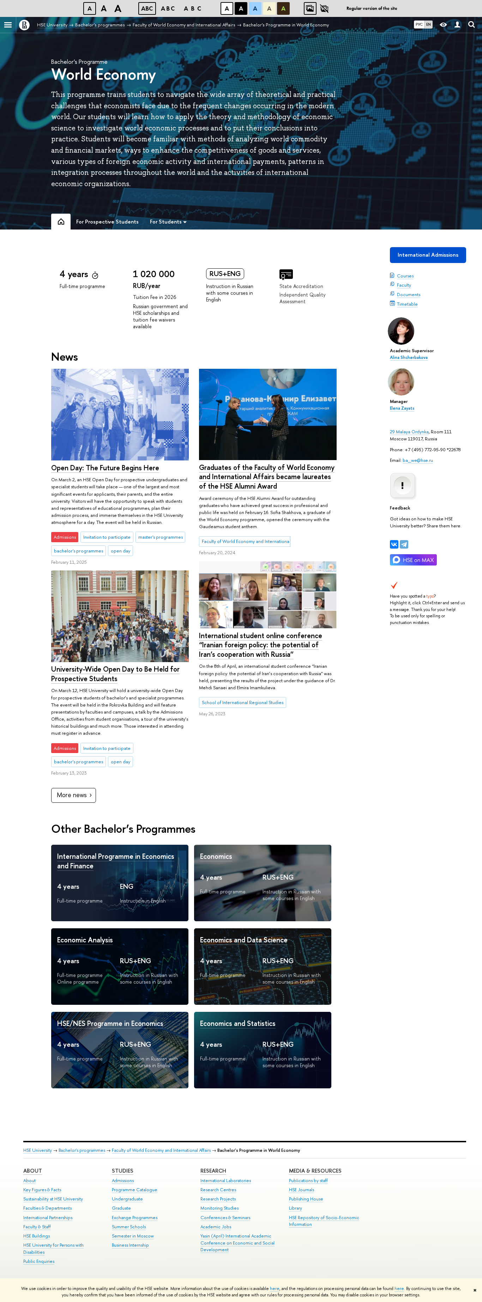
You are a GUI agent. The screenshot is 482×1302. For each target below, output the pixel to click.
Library (295, 1208)
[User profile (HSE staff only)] (457, 25)
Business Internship (130, 1245)
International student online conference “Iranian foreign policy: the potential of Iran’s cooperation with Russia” (260, 645)
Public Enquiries (38, 1261)
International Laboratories (225, 1181)
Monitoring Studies (219, 1208)
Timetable (407, 304)
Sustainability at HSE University (53, 1199)
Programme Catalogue (134, 1190)
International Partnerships (47, 1218)
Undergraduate (127, 1199)
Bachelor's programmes (82, 1150)
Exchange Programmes (134, 1218)
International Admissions (428, 254)
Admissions (123, 1181)
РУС (419, 24)
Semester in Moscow (133, 1236)
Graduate (121, 1208)
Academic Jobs (215, 1227)
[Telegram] (404, 544)
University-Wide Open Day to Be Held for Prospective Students (115, 673)
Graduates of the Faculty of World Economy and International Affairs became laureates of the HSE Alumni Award (267, 477)
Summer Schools (129, 1227)
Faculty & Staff (37, 1227)
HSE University (37, 1150)
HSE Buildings (36, 1236)
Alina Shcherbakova (409, 357)
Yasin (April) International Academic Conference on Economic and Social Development (237, 1243)
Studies (122, 1170)
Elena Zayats (402, 408)
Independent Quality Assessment (302, 298)
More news (72, 794)
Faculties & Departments (47, 1208)
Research (213, 1170)
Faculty (404, 285)
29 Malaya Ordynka (409, 431)
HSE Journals (301, 1190)
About (32, 1170)
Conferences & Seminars (225, 1218)
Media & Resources (315, 1170)
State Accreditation (301, 286)
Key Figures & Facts (42, 1190)
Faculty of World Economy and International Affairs (161, 1150)
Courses (405, 276)
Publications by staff (308, 1181)
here (274, 1288)
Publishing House (306, 1199)
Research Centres (218, 1190)
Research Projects (218, 1199)
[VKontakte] (394, 544)
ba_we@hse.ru (418, 460)
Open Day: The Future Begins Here (105, 467)
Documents (408, 294)
